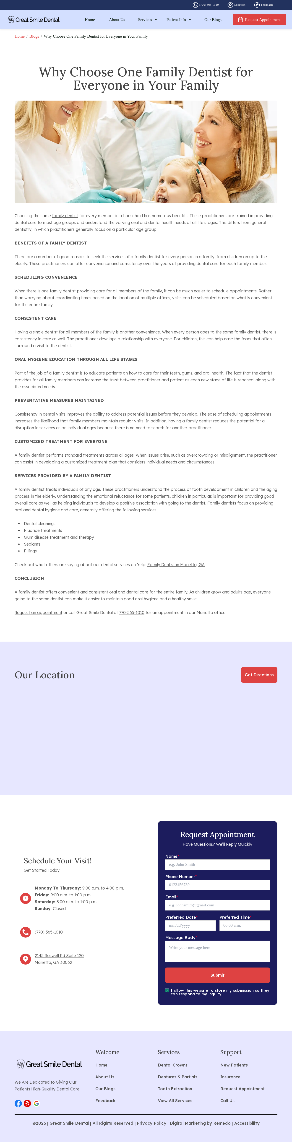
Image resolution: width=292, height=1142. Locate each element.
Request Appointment (263, 19)
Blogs (34, 36)
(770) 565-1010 (209, 4)
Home (90, 19)
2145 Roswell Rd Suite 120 (59, 955)
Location (239, 4)
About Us (117, 19)
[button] (18, 1103)
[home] (34, 19)
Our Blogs (213, 19)
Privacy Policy (152, 1123)
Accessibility (247, 1123)
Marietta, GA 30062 (53, 962)
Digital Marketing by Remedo (200, 1123)
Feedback (267, 4)
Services (145, 19)
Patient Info (176, 19)
